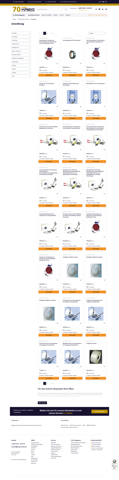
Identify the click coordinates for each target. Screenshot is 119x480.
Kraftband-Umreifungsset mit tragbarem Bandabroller (94, 301)
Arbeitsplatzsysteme (75, 444)
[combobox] (50, 9)
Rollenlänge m (15, 61)
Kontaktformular (22, 459)
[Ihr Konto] (102, 9)
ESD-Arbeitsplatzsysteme (76, 446)
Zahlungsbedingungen (56, 456)
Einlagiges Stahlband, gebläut (94, 257)
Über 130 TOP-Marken (97, 449)
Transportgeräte (74, 453)
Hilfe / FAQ (53, 458)
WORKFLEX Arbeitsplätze (37, 444)
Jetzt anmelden (99, 411)
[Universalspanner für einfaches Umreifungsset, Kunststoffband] (72, 140)
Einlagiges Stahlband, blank (70, 257)
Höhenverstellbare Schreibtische (78, 442)
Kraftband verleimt (91, 343)
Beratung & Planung (55, 449)
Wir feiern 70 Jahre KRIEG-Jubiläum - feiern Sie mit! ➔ (59, 4)
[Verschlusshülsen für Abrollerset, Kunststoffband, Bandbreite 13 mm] (95, 54)
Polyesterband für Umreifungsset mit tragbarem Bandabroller (48, 344)
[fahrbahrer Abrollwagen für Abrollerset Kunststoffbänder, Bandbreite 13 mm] (48, 270)
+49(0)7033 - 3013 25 (85, 8)
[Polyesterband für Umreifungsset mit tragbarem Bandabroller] (48, 357)
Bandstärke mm (15, 47)
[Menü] (117, 460)
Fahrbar (14, 69)
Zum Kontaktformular (82, 9)
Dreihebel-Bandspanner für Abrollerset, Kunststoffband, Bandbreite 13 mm (94, 215)
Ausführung (14, 40)
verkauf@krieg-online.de (19, 447)
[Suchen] (65, 9)
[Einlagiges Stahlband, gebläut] (95, 270)
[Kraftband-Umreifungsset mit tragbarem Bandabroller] (95, 314)
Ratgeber (53, 453)
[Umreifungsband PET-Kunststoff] (72, 54)
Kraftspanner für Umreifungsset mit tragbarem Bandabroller (71, 301)
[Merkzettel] (99, 9)
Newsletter (53, 442)
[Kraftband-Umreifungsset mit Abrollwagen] (72, 97)
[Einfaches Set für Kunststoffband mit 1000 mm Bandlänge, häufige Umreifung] (72, 227)
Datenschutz (34, 461)
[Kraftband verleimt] (95, 357)
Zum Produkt (49, 75)
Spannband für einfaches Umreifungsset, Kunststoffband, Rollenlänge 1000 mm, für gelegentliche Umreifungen (71, 172)
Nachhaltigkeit (34, 446)
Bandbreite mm (15, 43)
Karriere (33, 449)
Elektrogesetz (34, 458)
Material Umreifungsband (18, 58)
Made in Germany (96, 446)
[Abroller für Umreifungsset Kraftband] (48, 97)
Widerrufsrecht (54, 454)
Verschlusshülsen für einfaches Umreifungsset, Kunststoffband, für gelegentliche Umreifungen (95, 128)
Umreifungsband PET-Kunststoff (71, 40)
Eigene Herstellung (96, 442)
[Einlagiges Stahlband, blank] (72, 270)
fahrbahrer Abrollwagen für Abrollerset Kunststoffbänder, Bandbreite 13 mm (47, 258)
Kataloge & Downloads (56, 446)
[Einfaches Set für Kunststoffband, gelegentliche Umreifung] (48, 140)
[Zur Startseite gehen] (23, 9)
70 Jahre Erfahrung (96, 444)
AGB (32, 456)
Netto (106, 1)
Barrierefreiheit (34, 459)
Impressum (33, 463)
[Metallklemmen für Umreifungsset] (95, 97)
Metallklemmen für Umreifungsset (95, 83)
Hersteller (14, 33)
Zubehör (14, 65)
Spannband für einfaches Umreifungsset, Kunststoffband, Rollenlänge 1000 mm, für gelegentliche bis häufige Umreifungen (95, 173)
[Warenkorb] (106, 9)
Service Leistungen (55, 444)
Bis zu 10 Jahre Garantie (97, 448)
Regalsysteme (74, 451)
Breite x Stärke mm (16, 51)
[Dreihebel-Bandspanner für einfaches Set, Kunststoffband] (48, 227)
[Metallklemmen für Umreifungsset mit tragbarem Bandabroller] (72, 357)
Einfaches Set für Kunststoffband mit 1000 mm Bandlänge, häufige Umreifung (72, 215)
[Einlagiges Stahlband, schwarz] (48, 314)
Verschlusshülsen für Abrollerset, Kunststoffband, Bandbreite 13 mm (95, 42)
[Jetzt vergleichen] (96, 9)
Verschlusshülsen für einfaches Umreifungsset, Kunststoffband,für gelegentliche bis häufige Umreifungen (48, 172)
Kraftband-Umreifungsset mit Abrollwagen (71, 84)
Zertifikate (65, 420)
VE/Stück (14, 72)
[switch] (103, 1)
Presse (32, 453)
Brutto (100, 1)
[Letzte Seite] (53, 33)
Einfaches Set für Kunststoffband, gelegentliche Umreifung (48, 127)
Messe (32, 451)
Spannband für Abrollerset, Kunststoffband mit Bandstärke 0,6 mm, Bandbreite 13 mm (47, 42)
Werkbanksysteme (75, 447)
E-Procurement (54, 451)
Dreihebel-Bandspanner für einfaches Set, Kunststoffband (47, 214)
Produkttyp (14, 36)
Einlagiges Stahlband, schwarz (47, 300)
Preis (13, 76)
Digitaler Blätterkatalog (56, 447)
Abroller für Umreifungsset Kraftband (46, 84)
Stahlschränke (74, 449)
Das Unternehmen (35, 442)
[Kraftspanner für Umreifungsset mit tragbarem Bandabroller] (72, 314)
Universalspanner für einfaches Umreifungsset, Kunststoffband (71, 127)
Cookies (33, 454)
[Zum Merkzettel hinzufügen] (57, 63)
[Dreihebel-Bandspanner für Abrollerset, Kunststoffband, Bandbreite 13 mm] (95, 227)
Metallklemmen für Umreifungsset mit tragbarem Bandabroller (72, 344)
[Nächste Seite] (50, 33)
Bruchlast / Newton (16, 54)
